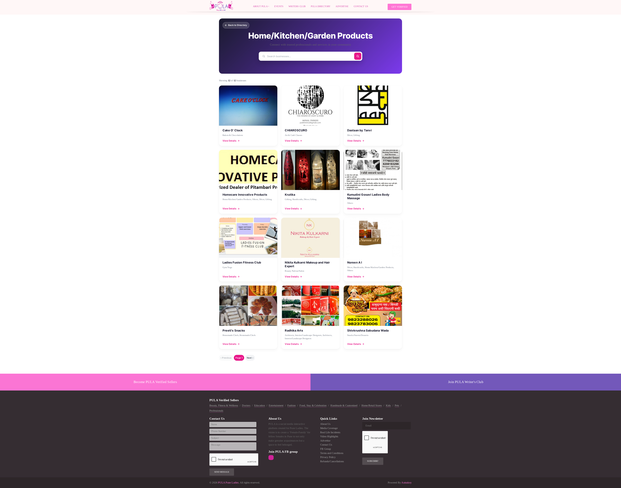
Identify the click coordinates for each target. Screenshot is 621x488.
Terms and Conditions (331, 453)
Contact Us (361, 6)
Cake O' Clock (233, 130)
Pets (397, 405)
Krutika (290, 194)
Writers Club (297, 6)
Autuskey (406, 482)
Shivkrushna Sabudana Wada (368, 330)
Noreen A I (354, 262)
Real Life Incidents (330, 432)
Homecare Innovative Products (245, 194)
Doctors (246, 405)
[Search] (357, 56)
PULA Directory (321, 6)
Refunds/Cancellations (332, 461)
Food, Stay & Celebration (313, 405)
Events (278, 6)
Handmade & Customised (343, 405)
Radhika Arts (294, 330)
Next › (250, 357)
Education (259, 405)
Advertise (342, 6)
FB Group (325, 449)
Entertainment (276, 405)
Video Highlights (329, 436)
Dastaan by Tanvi (359, 130)
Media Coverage (329, 428)
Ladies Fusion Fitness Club (242, 262)
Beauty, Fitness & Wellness (223, 405)
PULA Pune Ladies (228, 482)
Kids (388, 405)
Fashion (291, 405)
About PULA (260, 6)
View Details (229, 140)
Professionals (216, 410)
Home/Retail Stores (371, 405)
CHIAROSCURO (296, 130)
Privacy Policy (328, 457)
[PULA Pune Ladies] (221, 5)
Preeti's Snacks (234, 330)
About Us (325, 424)
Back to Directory (237, 25)
